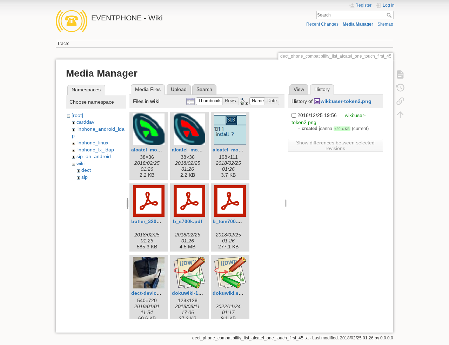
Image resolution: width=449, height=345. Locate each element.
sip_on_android (93, 156)
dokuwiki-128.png (193, 293)
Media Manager (358, 24)
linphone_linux (92, 142)
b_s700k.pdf (187, 221)
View (299, 89)
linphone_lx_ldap (95, 149)
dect (86, 170)
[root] (77, 115)
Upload (179, 89)
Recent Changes (322, 24)
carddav (85, 122)
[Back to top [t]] (400, 114)
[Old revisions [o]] (400, 88)
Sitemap (385, 24)
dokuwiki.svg (228, 293)
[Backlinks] (400, 101)
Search (390, 15)
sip (84, 177)
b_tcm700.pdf (229, 221)
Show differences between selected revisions (335, 145)
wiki (80, 163)
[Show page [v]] (400, 74)
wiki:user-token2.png (346, 101)
